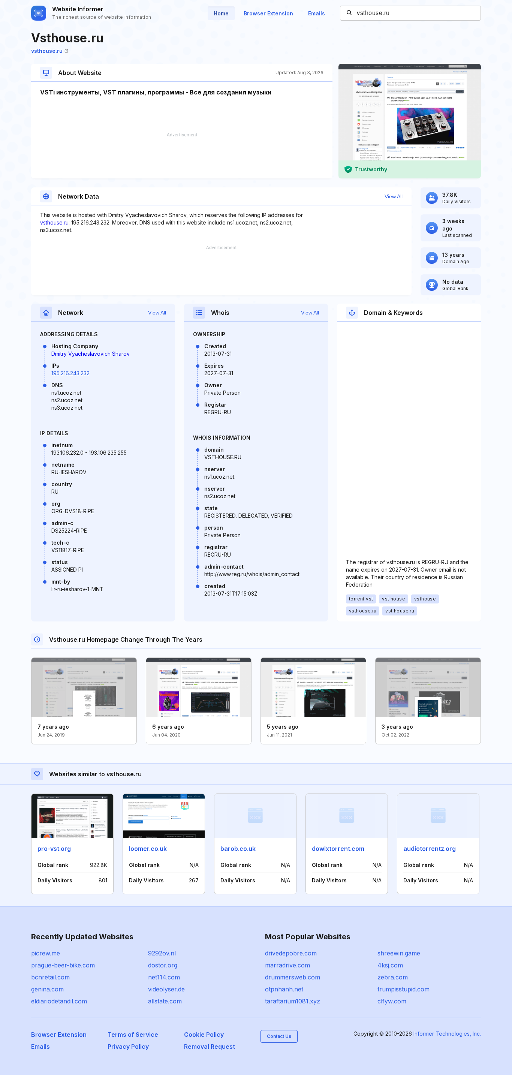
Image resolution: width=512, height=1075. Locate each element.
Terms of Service (133, 1034)
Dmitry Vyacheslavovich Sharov (90, 353)
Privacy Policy (128, 1046)
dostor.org (162, 965)
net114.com (164, 977)
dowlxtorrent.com (338, 848)
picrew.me (45, 953)
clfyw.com (391, 1001)
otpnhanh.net (284, 989)
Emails (316, 13)
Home (221, 13)
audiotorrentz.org (429, 848)
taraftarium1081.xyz (292, 1001)
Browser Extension (268, 13)
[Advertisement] (181, 155)
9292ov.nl (162, 953)
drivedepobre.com (291, 953)
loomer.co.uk (148, 848)
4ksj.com (390, 965)
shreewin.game (398, 953)
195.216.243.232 (70, 373)
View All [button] (394, 196)
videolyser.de (166, 989)
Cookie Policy (204, 1034)
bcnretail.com (50, 977)
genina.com (47, 989)
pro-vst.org (54, 848)
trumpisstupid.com (403, 989)
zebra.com (392, 977)
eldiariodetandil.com (59, 1001)
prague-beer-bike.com (63, 965)
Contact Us (279, 1036)
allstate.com (165, 1001)
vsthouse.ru (47, 51)
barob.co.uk (238, 848)
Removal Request (209, 1046)
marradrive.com (287, 965)
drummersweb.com (292, 977)
